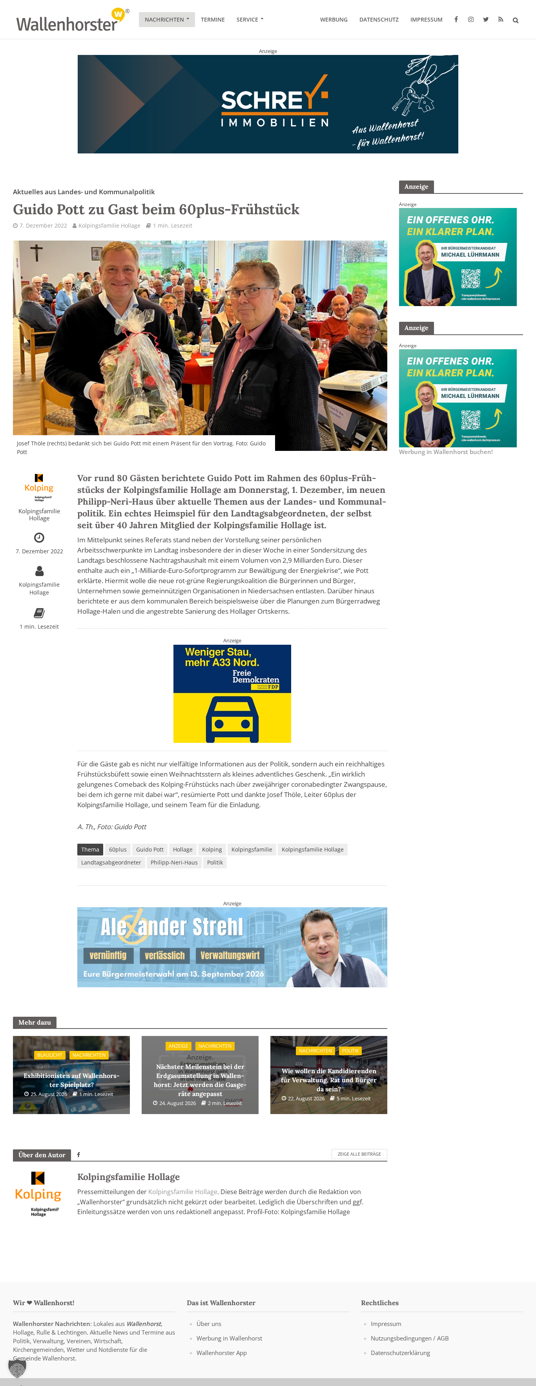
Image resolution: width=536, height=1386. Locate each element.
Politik (215, 862)
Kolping (212, 849)
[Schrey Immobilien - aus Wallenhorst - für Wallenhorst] (268, 103)
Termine (213, 19)
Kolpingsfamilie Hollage (109, 225)
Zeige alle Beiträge (359, 1154)
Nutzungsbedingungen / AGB (410, 1338)
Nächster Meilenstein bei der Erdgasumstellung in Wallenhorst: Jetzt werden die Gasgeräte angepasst (200, 1075)
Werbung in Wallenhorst (229, 1338)
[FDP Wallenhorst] (232, 693)
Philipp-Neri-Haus (174, 862)
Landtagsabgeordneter (111, 862)
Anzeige (178, 1046)
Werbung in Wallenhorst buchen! (446, 452)
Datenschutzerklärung (400, 1353)
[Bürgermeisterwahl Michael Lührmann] (458, 256)
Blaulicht (49, 1055)
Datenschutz (379, 19)
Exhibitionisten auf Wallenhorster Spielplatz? (72, 1075)
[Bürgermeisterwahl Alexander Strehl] (232, 947)
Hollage (183, 849)
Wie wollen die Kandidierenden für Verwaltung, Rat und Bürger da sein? (329, 1075)
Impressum (426, 19)
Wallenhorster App (222, 1353)
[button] (17, 1368)
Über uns (209, 1324)
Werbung (334, 19)
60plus (118, 849)
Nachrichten (164, 19)
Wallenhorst (143, 1324)
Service (247, 19)
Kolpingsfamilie (252, 849)
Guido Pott (150, 849)
